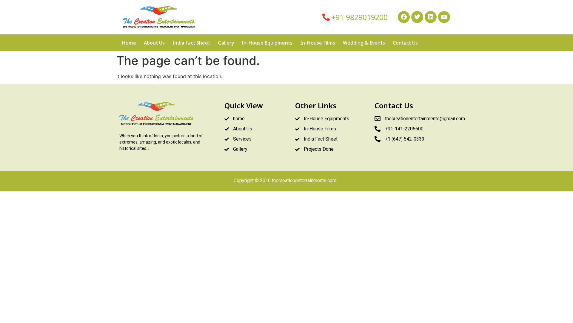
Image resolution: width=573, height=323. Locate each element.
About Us (154, 42)
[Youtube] (444, 17)
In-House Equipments (267, 42)
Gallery (226, 42)
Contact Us (405, 42)
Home (129, 42)
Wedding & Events (364, 42)
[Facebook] (404, 17)
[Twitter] (417, 17)
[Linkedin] (431, 17)
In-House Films (317, 42)
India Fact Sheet (191, 42)
